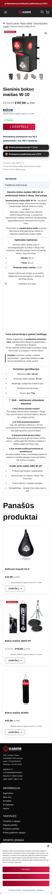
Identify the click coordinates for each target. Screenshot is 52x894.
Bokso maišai (18, 166)
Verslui (6, 808)
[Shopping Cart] (47, 12)
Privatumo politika (15, 890)
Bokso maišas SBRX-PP (18, 641)
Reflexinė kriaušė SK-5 (17, 569)
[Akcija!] (26, 617)
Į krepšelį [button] (13, 589)
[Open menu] (5, 12)
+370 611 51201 (16, 764)
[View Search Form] (42, 12)
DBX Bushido (21, 169)
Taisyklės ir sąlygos (11, 821)
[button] (48, 846)
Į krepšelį (19, 126)
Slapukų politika (10, 825)
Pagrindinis (8, 793)
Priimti (26, 869)
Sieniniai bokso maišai (32, 166)
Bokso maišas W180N (16, 713)
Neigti (26, 876)
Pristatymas (8, 804)
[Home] (4, 23)
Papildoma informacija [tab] (16, 185)
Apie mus (7, 797)
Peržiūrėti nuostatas (26, 883)
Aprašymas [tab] (10, 178)
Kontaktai (40, 890)
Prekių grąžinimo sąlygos (14, 832)
